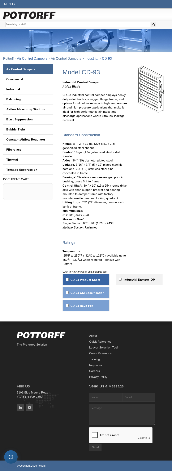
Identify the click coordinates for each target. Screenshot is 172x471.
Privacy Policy (98, 376)
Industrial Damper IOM (139, 279)
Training (94, 359)
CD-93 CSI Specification (87, 292)
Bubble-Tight (15, 129)
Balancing (13, 99)
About (93, 335)
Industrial (91, 58)
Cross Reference (100, 353)
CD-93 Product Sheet (85, 279)
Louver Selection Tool (103, 347)
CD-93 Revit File (81, 305)
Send (95, 447)
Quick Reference (100, 341)
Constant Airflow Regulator (25, 139)
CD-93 (107, 58)
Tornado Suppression (21, 169)
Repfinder (95, 365)
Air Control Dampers (32, 58)
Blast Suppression (19, 119)
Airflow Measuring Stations (25, 109)
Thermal (12, 159)
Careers (94, 371)
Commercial (14, 79)
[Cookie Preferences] (11, 457)
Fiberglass (13, 149)
